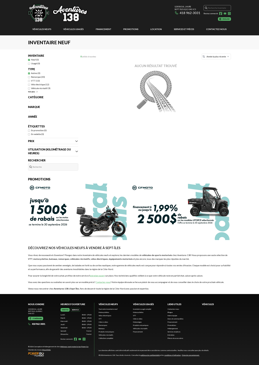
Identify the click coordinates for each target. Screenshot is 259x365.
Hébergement (173, 328)
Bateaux (102, 328)
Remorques (103, 325)
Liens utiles (174, 304)
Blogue (170, 312)
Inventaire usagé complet (142, 309)
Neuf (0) (35, 59)
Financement (103, 29)
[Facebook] (220, 13)
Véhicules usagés (73, 29)
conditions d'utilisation (172, 355)
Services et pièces (184, 29)
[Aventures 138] (62, 13)
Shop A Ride (46, 350)
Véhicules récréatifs (106, 335)
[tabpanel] (76, 324)
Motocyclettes (104, 312)
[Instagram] (229, 13)
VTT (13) (35, 80)
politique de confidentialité (150, 355)
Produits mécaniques (106, 332)
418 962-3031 (190, 13)
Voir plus (31, 92)
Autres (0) (35, 73)
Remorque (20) (38, 77)
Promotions (130, 29)
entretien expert (97, 275)
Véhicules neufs (41, 29)
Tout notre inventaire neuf (108, 309)
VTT (100, 319)
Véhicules (208, 304)
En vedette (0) (37, 134)
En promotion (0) (39, 130)
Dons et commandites (175, 319)
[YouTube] (225, 13)
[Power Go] (58, 354)
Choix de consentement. (191, 355)
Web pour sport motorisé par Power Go (74, 347)
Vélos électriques (105, 316)
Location (156, 29)
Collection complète (106, 338)
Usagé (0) (35, 63)
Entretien (171, 335)
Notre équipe (172, 316)
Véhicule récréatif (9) (40, 88)
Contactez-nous (216, 29)
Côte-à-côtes (103, 322)
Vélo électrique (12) (40, 84)
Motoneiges (137, 322)
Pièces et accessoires (175, 338)
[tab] (65, 310)
